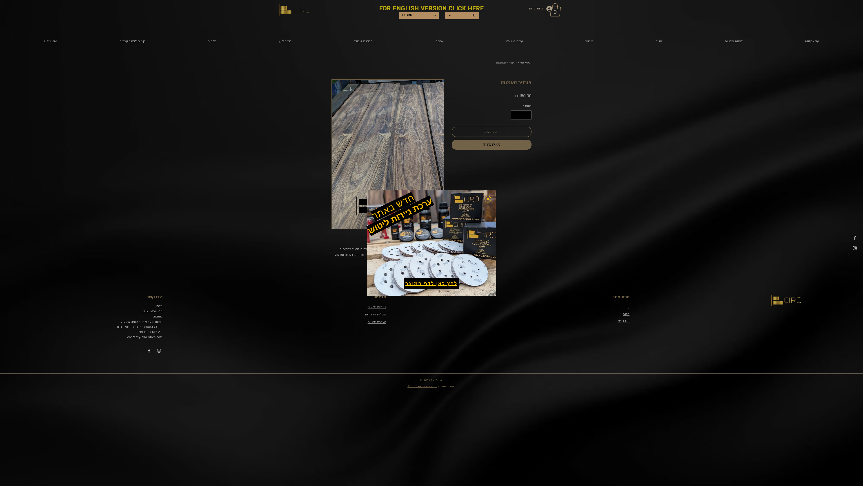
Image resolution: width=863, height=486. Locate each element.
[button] (488, 199)
